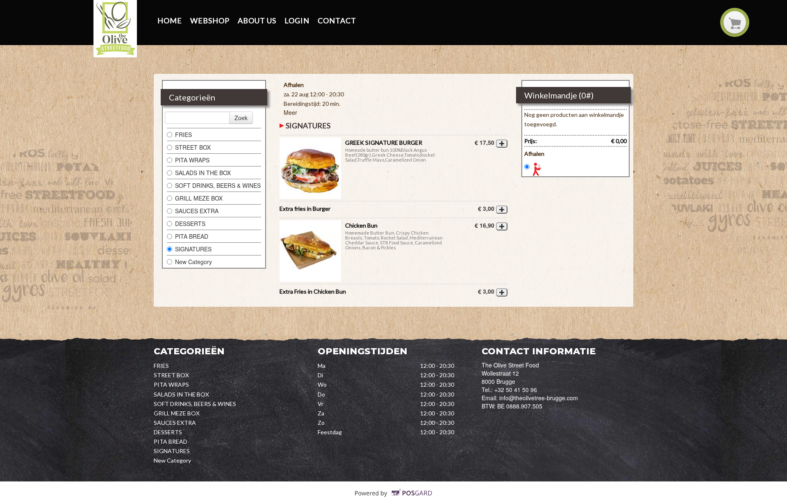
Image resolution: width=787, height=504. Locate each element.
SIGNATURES (193, 249)
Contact (337, 20)
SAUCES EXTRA (196, 211)
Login (296, 20)
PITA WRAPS (192, 160)
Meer (290, 112)
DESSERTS (190, 223)
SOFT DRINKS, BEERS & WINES (218, 185)
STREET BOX (193, 147)
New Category (193, 262)
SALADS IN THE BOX (203, 173)
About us (257, 20)
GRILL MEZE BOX (199, 198)
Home (169, 20)
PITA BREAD (191, 236)
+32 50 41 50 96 (515, 389)
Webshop (210, 20)
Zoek (241, 118)
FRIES (183, 134)
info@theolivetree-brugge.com (538, 398)
